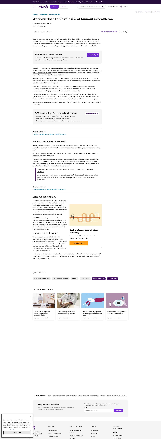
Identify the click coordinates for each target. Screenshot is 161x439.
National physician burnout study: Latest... (113, 396)
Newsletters (97, 2)
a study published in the (78, 46)
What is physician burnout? (56, 396)
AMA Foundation (118, 435)
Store (83, 2)
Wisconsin (74, 278)
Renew (64, 7)
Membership (94, 430)
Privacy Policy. (11, 429)
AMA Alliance (117, 438)
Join (54, 7)
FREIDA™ (35, 2)
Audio (90, 2)
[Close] (31, 416)
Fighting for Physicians (109, 32)
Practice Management (40, 14)
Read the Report (93, 55)
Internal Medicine (85, 278)
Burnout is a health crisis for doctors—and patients (82, 396)
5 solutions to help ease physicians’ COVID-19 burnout (49, 134)
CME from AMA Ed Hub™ (44, 2)
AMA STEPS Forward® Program (60, 278)
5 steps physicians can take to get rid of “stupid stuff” (49, 189)
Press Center (94, 433)
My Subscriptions (140, 11)
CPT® (87, 2)
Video (102, 2)
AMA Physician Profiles (68, 2)
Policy (93, 436)
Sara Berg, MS (38, 23)
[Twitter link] (51, 24)
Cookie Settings (17, 432)
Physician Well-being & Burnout (41, 278)
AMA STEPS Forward (39, 218)
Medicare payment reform (55, 433)
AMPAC (115, 432)
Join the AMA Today (92, 113)
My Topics (149, 11)
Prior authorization (53, 430)
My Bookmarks (157, 11)
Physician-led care (53, 436)
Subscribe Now (79, 243)
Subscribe (122, 31)
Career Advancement (57, 2)
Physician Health (54, 14)
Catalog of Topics (112, 278)
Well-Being (78, 2)
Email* (85, 407)
